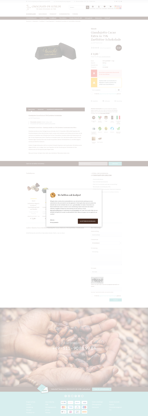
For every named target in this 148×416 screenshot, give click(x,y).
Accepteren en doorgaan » (88, 221)
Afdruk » (52, 220)
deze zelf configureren (56, 210)
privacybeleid (75, 210)
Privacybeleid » (54, 222)
